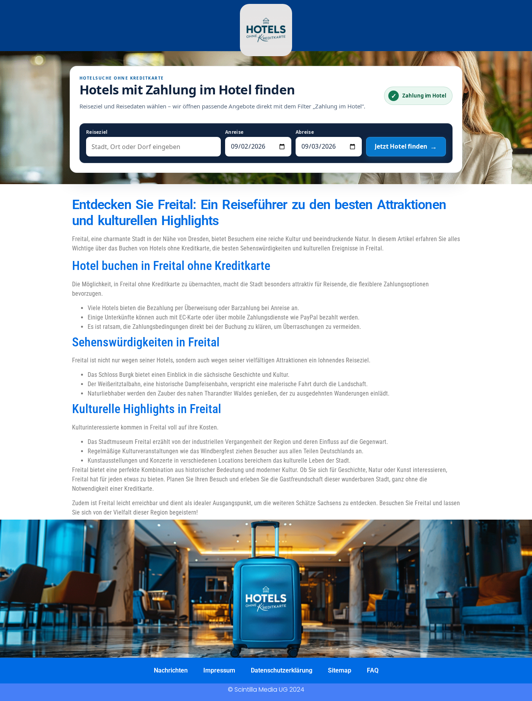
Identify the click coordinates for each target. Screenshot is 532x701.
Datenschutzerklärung (281, 670)
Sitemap (339, 670)
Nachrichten (171, 670)
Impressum (219, 670)
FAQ (373, 670)
